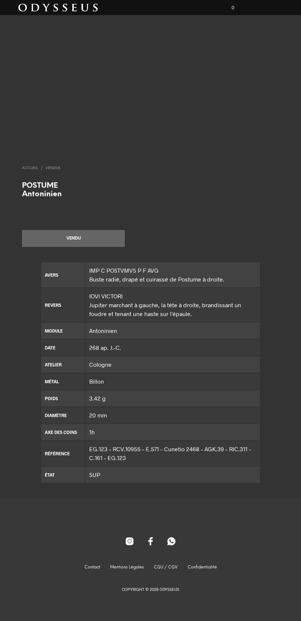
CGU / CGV (166, 567)
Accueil (30, 168)
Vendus (53, 168)
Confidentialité (202, 567)
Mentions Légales (127, 567)
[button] (228, 7)
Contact (92, 567)
